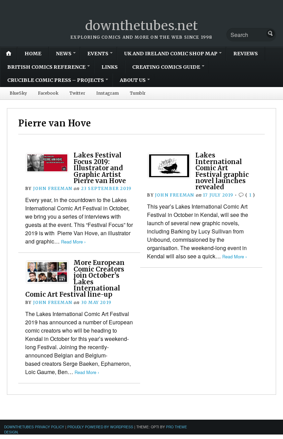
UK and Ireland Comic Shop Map (170, 53)
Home (33, 53)
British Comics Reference (46, 67)
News (63, 53)
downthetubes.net (141, 26)
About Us (133, 80)
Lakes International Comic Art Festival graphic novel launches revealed (222, 171)
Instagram (107, 93)
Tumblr (138, 93)
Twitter (77, 93)
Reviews (245, 53)
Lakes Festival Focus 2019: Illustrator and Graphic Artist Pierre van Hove (100, 168)
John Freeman (52, 188)
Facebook (48, 93)
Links (109, 67)
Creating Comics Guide (166, 67)
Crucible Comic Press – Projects (55, 80)
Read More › (73, 241)
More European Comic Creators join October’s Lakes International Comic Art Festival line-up (75, 278)
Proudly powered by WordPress (100, 426)
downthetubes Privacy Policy (34, 426)
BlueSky (18, 93)
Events (97, 53)
